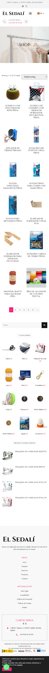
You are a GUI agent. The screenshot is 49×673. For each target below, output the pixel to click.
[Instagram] (26, 6)
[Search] (44, 325)
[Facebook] (23, 6)
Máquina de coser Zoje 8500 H (30, 467)
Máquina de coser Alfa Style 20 (30, 497)
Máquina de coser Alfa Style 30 (30, 482)
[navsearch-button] (26, 21)
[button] (30, 13)
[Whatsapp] (6, 667)
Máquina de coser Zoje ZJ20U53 (30, 451)
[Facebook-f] (23, 624)
